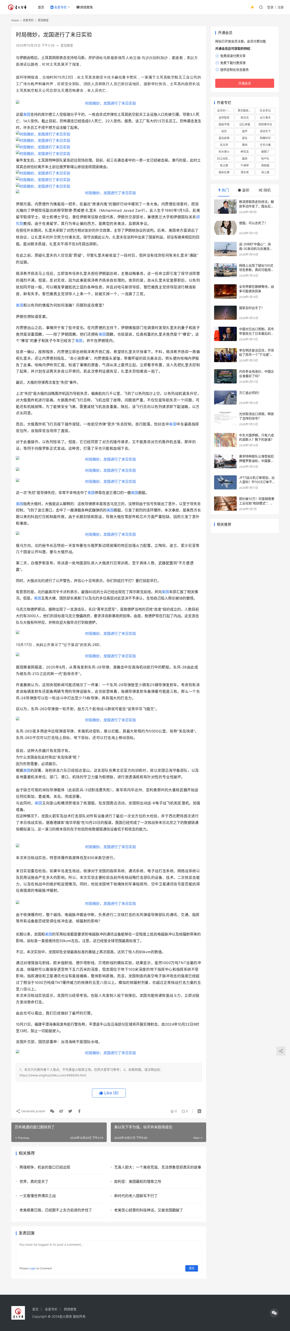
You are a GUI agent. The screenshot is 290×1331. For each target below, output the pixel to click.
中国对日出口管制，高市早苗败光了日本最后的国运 (256, 333)
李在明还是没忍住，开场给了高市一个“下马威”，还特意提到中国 (256, 354)
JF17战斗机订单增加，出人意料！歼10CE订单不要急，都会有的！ (257, 482)
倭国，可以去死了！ (253, 223)
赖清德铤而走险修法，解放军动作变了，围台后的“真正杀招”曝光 (256, 206)
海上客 (265, 172)
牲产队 (265, 158)
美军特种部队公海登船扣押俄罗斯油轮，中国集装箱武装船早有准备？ (256, 460)
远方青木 (265, 117)
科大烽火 (224, 151)
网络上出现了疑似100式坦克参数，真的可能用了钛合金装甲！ (256, 269)
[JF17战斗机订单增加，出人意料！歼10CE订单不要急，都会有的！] (225, 482)
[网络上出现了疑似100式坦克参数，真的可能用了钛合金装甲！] (225, 270)
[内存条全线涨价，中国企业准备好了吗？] (225, 376)
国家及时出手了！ (251, 308)
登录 (270, 7)
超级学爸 (224, 124)
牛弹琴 (245, 165)
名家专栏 (60, 7)
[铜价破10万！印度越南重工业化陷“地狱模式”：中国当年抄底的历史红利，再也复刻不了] (225, 503)
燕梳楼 (265, 165)
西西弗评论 (265, 124)
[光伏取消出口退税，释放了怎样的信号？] (225, 419)
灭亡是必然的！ (250, 393)
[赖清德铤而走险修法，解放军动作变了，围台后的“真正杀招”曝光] (225, 206)
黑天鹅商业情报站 (246, 110)
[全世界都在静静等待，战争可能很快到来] (225, 291)
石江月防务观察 (225, 158)
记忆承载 (244, 124)
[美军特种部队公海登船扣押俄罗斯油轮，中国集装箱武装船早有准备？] (225, 461)
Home (15, 20)
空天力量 (265, 145)
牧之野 (224, 165)
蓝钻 (244, 138)
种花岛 (245, 151)
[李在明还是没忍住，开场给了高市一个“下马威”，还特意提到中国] (225, 355)
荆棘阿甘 (265, 138)
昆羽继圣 (66, 45)
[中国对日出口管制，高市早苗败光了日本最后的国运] (225, 334)
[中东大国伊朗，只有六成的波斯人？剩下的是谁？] (225, 440)
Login (32, 1268)
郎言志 (245, 117)
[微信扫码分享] (52, 1111)
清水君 (245, 172)
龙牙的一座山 (225, 110)
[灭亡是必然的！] (225, 397)
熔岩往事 (224, 172)
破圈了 (265, 151)
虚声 (244, 131)
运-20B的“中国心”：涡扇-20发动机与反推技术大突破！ (256, 248)
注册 (280, 7)
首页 (41, 7)
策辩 (244, 145)
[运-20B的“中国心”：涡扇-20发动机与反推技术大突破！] (225, 249)
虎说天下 (265, 131)
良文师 (224, 145)
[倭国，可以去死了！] (225, 228)
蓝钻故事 (224, 138)
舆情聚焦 (86, 7)
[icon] (274, 1312)
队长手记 (265, 110)
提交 (191, 1268)
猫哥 (244, 158)
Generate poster (32, 1111)
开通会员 (244, 83)
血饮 (224, 131)
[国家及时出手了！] (225, 313)
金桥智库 (224, 117)
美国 (26, 114)
